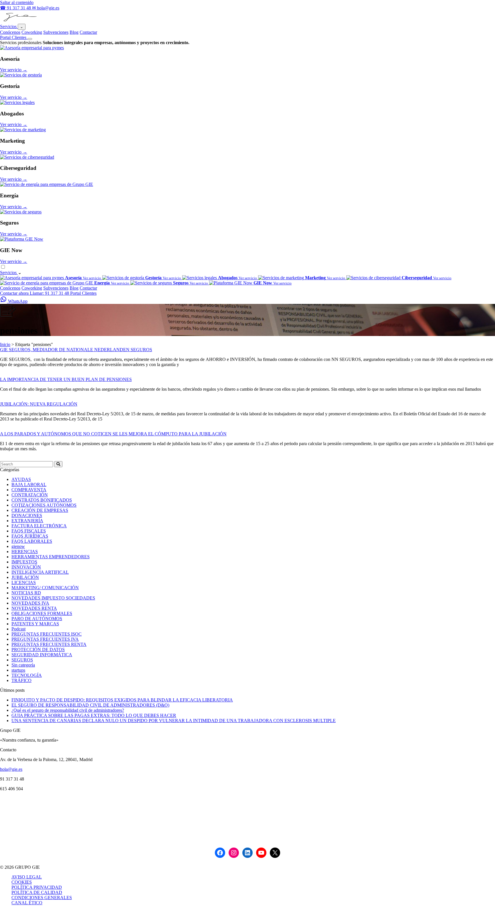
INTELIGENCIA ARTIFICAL (40, 572)
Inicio (5, 344)
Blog (74, 32)
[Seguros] (21, 211)
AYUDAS (21, 479)
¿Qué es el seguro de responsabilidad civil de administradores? (67, 710)
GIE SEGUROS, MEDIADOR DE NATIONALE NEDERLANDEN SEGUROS (76, 349)
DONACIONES (26, 515)
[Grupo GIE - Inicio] (19, 21)
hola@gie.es (11, 769)
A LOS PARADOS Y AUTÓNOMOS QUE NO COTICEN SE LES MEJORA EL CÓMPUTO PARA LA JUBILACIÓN (113, 433)
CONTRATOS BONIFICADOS (41, 500)
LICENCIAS (23, 582)
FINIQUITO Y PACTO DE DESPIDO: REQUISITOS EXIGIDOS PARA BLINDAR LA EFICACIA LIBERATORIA (122, 699)
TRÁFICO (21, 680)
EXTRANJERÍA (27, 520)
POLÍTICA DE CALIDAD (36, 892)
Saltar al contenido (17, 2)
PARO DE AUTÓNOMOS (36, 618)
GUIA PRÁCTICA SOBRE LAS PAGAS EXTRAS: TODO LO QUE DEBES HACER (93, 715)
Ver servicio (13, 69)
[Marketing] (23, 129)
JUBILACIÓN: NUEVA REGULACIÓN (38, 404)
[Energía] (46, 184)
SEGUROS (22, 659)
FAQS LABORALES (31, 541)
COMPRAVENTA (28, 489)
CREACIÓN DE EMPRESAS (39, 510)
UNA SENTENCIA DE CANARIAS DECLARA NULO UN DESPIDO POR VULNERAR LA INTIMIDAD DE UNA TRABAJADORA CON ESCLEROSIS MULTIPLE (173, 720)
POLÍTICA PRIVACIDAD (36, 887)
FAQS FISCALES (28, 530)
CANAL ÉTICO (26, 902)
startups (18, 670)
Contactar (88, 32)
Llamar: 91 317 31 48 (50, 293)
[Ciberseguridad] (27, 157)
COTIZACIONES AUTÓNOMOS (43, 505)
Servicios (9, 26)
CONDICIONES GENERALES (41, 897)
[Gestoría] (21, 74)
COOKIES (21, 882)
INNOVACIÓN (26, 567)
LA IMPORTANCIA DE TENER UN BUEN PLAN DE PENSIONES (66, 379)
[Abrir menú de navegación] (30, 39)
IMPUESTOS (24, 561)
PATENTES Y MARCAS (35, 623)
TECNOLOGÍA (26, 675)
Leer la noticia (13, 374)
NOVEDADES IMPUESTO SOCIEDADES (53, 597)
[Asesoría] (32, 47)
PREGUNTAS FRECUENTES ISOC (46, 634)
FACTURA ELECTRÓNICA (39, 525)
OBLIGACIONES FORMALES (41, 613)
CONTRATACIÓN (29, 494)
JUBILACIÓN (25, 577)
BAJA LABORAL (28, 484)
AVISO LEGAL (26, 876)
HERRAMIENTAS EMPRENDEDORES (50, 556)
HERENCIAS (24, 551)
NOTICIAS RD (26, 592)
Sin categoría (23, 665)
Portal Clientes (14, 37)
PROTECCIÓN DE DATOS (38, 649)
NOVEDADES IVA (30, 603)
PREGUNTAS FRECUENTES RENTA (49, 644)
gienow (18, 546)
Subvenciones (55, 32)
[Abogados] (17, 102)
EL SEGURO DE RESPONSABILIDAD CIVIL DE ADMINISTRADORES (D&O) (90, 705)
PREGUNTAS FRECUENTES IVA (45, 639)
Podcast (18, 628)
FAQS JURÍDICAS (29, 536)
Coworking (31, 32)
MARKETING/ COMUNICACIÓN (45, 587)
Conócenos (10, 32)
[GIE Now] (21, 239)
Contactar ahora (15, 293)
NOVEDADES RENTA (34, 608)
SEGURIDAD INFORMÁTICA (41, 654)
